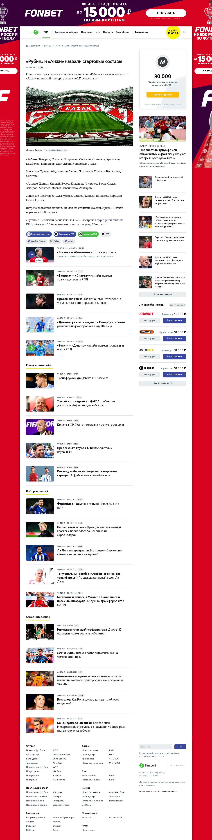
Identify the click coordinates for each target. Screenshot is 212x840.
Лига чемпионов (61, 754)
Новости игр (88, 830)
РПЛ (46, 32)
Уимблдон (114, 796)
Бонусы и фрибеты (35, 817)
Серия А (57, 775)
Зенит (56, 830)
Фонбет (30, 821)
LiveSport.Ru (34, 46)
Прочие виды (89, 813)
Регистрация (174, 320)
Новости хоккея (90, 750)
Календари (32, 758)
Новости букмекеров (64, 817)
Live (98, 32)
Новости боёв (89, 775)
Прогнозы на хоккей (36, 796)
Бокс (111, 779)
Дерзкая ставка (61, 804)
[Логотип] (36, 32)
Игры (85, 825)
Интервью (31, 779)
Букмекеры (141, 32)
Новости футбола (35, 750)
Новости (108, 32)
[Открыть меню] (29, 32)
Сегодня (57, 792)
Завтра (57, 796)
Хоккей (86, 745)
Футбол (47, 46)
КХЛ (111, 750)
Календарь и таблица (66, 32)
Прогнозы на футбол (37, 767)
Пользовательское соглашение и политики (158, 791)
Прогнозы (86, 32)
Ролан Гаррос (116, 800)
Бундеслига (59, 779)
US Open (86, 804)
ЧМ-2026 (58, 762)
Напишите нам (176, 765)
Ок (180, 746)
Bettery (30, 830)
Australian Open (117, 792)
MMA (112, 775)
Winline (56, 821)
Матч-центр (32, 754)
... (180, 37)
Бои (84, 771)
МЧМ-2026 (114, 762)
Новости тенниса (91, 792)
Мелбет (57, 825)
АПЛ (55, 767)
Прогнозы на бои (35, 800)
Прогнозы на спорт (37, 787)
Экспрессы (58, 800)
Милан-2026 (115, 817)
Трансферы (122, 32)
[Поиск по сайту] (186, 32)
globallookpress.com (57, 150)
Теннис (86, 787)
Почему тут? (149, 320)
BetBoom (31, 825)
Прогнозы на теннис (36, 804)
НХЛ (111, 754)
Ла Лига (57, 771)
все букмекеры (177, 305)
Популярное (32, 771)
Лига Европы (60, 758)
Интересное (32, 775)
